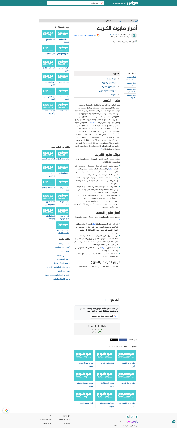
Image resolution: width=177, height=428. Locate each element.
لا (94, 331)
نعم (100, 331)
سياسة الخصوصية (64, 419)
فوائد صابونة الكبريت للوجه (131, 90)
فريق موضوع (47, 423)
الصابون (92, 122)
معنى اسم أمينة (64, 271)
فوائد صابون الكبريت (131, 84)
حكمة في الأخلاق (63, 255)
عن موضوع (66, 415)
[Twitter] (132, 416)
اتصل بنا (48, 415)
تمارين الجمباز (65, 251)
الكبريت (104, 247)
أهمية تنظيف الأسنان (62, 247)
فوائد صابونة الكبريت (131, 96)
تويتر (116, 340)
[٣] (119, 219)
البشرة (110, 168)
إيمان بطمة (113, 34)
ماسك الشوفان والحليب (61, 279)
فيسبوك (124, 340)
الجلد (94, 224)
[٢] (101, 161)
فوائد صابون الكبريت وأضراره (130, 78)
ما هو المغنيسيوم (63, 259)
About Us (67, 423)
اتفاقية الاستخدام (45, 419)
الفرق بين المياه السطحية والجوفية (57, 275)
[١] (101, 149)
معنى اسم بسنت (64, 243)
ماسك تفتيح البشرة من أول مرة (58, 267)
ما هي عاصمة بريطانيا (62, 263)
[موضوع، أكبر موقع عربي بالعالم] (132, 3)
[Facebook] (136, 416)
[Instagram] (128, 416)
